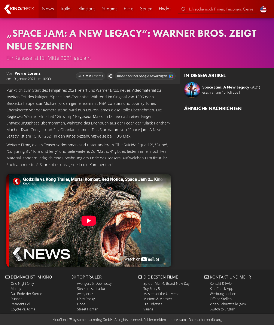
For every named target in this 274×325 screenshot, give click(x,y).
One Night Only (22, 283)
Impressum (177, 319)
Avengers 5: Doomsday (94, 283)
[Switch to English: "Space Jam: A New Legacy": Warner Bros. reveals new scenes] (263, 9)
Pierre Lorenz (27, 73)
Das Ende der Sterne (26, 294)
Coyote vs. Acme (23, 309)
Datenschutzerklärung (205, 319)
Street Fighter (87, 309)
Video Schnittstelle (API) (228, 304)
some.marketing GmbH (95, 319)
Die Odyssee (152, 304)
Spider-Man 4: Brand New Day (166, 283)
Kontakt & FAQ (221, 283)
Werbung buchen (223, 294)
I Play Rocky (86, 299)
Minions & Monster (157, 299)
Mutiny (16, 288)
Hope (81, 304)
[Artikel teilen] (110, 76)
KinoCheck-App (221, 288)
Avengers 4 (85, 294)
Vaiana (148, 309)
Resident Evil (20, 304)
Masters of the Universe (161, 294)
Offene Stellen (221, 299)
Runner (16, 299)
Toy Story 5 (151, 288)
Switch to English (222, 309)
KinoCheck (60, 319)
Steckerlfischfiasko (91, 288)
